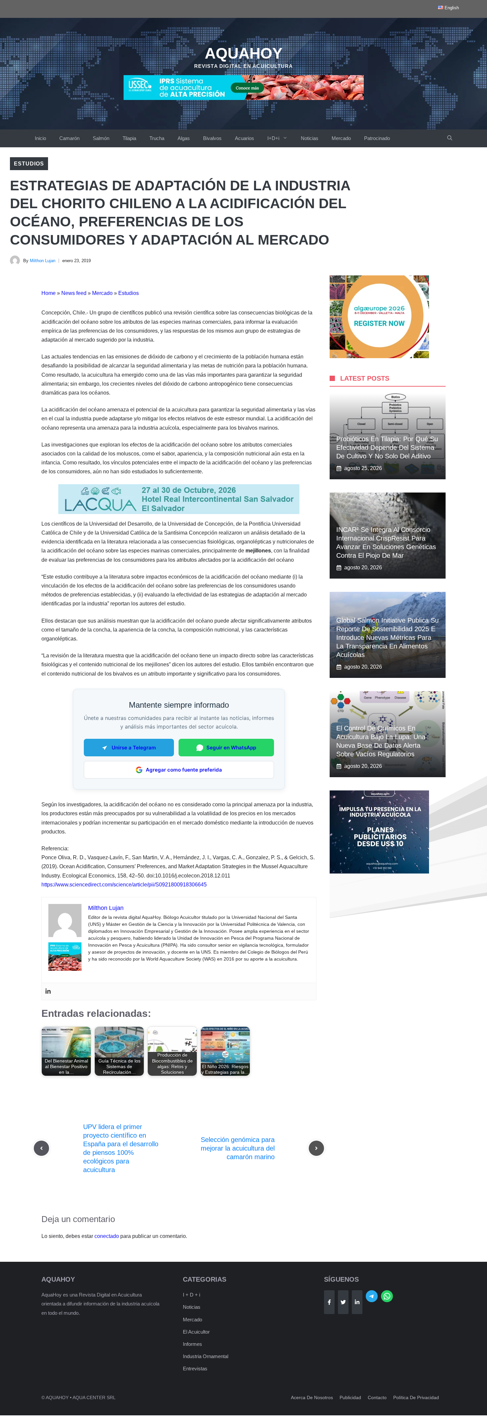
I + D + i (191, 1295)
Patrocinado (377, 138)
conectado (106, 1236)
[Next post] (316, 1148)
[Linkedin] (48, 991)
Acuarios (244, 138)
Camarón (69, 138)
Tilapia (129, 138)
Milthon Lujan (42, 260)
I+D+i (273, 138)
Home (48, 293)
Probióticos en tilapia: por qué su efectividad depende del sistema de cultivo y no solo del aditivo (387, 447)
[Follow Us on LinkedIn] (357, 1302)
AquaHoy (244, 53)
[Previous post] (41, 1148)
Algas (184, 138)
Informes (192, 1344)
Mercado (341, 138)
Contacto (377, 1397)
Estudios (29, 163)
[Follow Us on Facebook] (329, 1302)
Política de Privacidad (416, 1397)
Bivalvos (212, 138)
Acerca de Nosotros (312, 1397)
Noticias (309, 138)
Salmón (101, 138)
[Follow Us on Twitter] (343, 1302)
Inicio (40, 138)
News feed (73, 293)
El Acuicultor (196, 1332)
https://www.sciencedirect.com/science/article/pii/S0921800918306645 (124, 884)
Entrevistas (195, 1368)
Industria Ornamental (205, 1356)
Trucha (156, 138)
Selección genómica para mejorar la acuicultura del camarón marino (238, 1148)
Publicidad (350, 1397)
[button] (450, 138)
